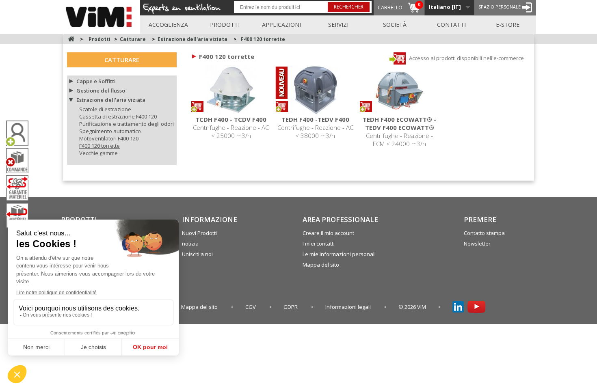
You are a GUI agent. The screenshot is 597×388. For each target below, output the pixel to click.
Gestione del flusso (100, 90)
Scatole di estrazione (105, 109)
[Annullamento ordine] (20, 161)
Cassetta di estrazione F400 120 (118, 116)
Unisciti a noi (197, 254)
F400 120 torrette (99, 145)
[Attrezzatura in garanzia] (20, 187)
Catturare (121, 60)
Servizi (338, 24)
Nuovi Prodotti (199, 233)
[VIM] (100, 15)
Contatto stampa (484, 233)
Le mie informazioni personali (339, 254)
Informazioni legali (348, 306)
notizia (190, 243)
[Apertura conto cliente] (20, 133)
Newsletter (477, 243)
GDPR (291, 306)
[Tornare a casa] (71, 39)
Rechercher (348, 6)
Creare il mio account (328, 233)
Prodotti (225, 24)
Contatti (451, 24)
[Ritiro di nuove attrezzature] (20, 215)
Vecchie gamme (98, 153)
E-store (507, 24)
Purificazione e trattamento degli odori (126, 123)
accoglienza (168, 24)
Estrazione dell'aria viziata (110, 99)
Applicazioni (281, 24)
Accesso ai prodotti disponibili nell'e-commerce (466, 58)
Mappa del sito (321, 264)
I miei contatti (319, 243)
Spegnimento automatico (110, 131)
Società (395, 24)
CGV (251, 306)
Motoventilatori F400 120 (108, 138)
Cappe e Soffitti (96, 81)
